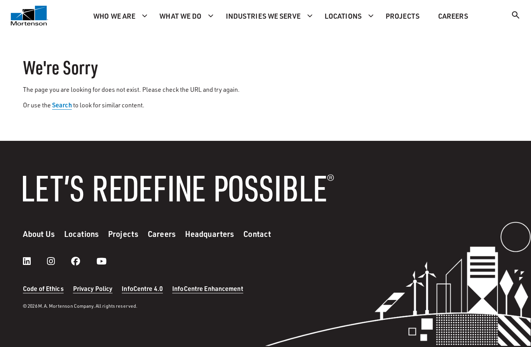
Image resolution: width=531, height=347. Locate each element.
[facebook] (83, 261)
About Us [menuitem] (39, 234)
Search (62, 105)
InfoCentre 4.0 (142, 288)
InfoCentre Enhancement (207, 288)
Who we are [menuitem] (114, 15)
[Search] (516, 16)
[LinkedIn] (34, 261)
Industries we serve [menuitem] (263, 15)
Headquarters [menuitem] (209, 234)
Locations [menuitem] (343, 15)
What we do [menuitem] (180, 15)
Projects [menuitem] (402, 15)
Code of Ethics (43, 288)
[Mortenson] (29, 16)
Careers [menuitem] (453, 15)
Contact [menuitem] (257, 234)
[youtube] (101, 261)
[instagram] (58, 261)
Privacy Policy (93, 288)
